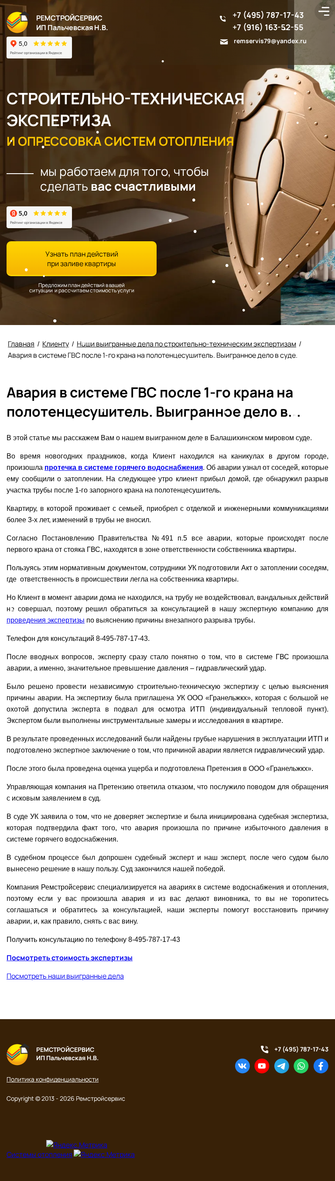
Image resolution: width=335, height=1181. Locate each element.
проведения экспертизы (46, 620)
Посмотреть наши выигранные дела (65, 976)
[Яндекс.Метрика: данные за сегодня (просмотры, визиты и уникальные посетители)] (76, 1145)
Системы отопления (39, 1154)
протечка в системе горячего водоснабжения (123, 467)
